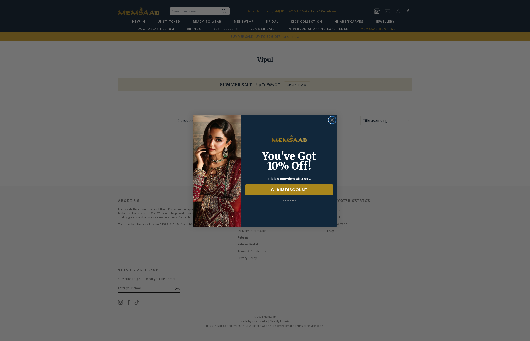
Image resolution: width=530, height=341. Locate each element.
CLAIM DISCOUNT (289, 190)
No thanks (289, 200)
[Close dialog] (332, 120)
